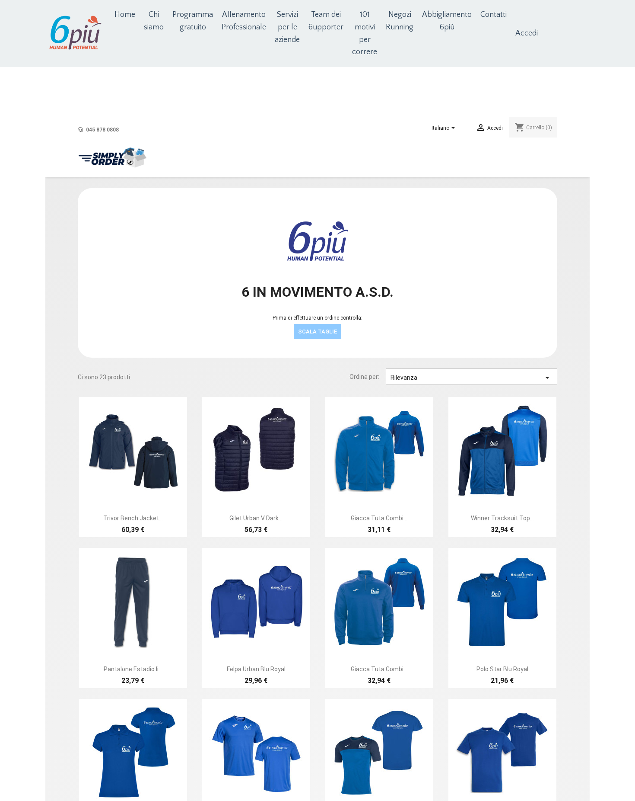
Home (124, 14)
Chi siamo (154, 21)
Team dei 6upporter (325, 21)
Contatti (493, 14)
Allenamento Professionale (244, 21)
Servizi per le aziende (287, 27)
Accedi (526, 33)
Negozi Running (399, 21)
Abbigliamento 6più (447, 21)
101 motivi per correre (364, 33)
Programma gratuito (192, 21)
